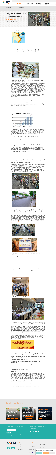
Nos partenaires (31, 449)
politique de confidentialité (21, 434)
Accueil (7, 7)
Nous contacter (20, 449)
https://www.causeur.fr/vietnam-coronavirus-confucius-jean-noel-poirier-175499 (27, 222)
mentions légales (11, 435)
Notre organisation (32, 446)
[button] (9, 21)
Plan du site (42, 446)
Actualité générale (20, 7)
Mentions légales (43, 447)
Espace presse (42, 444)
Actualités (19, 444)
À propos (30, 444)
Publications (20, 446)
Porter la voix (12, 7)
